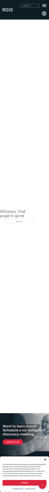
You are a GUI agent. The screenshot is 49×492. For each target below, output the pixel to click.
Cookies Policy (18, 488)
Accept (24, 482)
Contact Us (12, 442)
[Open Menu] (44, 5)
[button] (45, 459)
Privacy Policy (30, 488)
